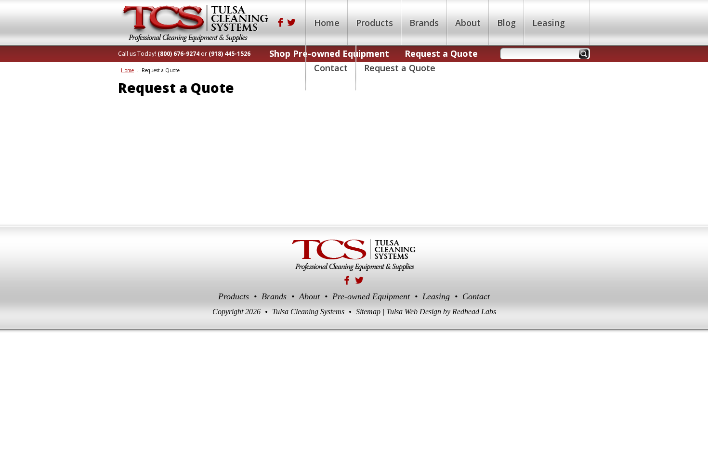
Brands (274, 296)
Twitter (292, 22)
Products (233, 296)
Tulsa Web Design (413, 311)
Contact (476, 296)
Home (127, 70)
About (309, 296)
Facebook (280, 22)
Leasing (436, 296)
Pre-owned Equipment (371, 296)
